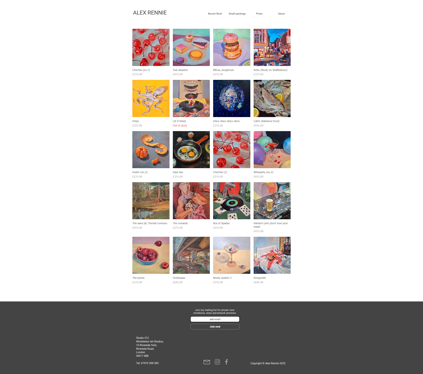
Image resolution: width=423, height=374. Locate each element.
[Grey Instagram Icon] (217, 361)
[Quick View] (151, 47)
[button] (215, 14)
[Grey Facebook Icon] (226, 361)
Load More (211, 294)
